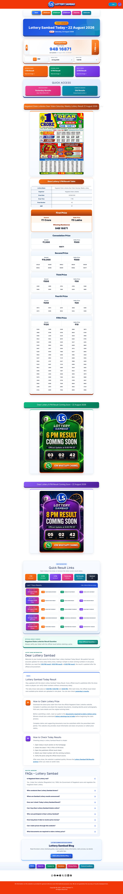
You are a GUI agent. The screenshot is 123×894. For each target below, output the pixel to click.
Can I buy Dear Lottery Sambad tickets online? (61, 808)
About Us (40, 866)
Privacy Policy (72, 866)
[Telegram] (60, 876)
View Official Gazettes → (87, 642)
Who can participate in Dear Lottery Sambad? (61, 814)
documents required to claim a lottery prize (81, 714)
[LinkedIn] (68, 876)
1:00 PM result (46, 664)
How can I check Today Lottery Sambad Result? (61, 802)
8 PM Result (66, 12)
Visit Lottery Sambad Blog (61, 856)
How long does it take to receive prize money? (61, 820)
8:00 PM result (69, 664)
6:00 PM (55, 689)
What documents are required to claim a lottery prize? (61, 832)
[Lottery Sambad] (61, 4)
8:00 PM (65, 689)
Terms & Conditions (87, 866)
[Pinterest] (71, 876)
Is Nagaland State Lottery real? (61, 779)
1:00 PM (49, 689)
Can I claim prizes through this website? (61, 826)
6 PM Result (56, 12)
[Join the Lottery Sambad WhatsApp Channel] (61, 466)
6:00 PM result (57, 664)
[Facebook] (55, 876)
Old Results (86, 12)
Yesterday (76, 12)
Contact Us (50, 866)
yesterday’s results (82, 691)
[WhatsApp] (52, 876)
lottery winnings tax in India (65, 716)
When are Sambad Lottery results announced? (61, 796)
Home (36, 12)
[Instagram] (65, 876)
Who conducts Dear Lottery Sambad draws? (61, 790)
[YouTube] (57, 876)
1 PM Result (46, 12)
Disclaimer (61, 866)
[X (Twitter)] (63, 876)
